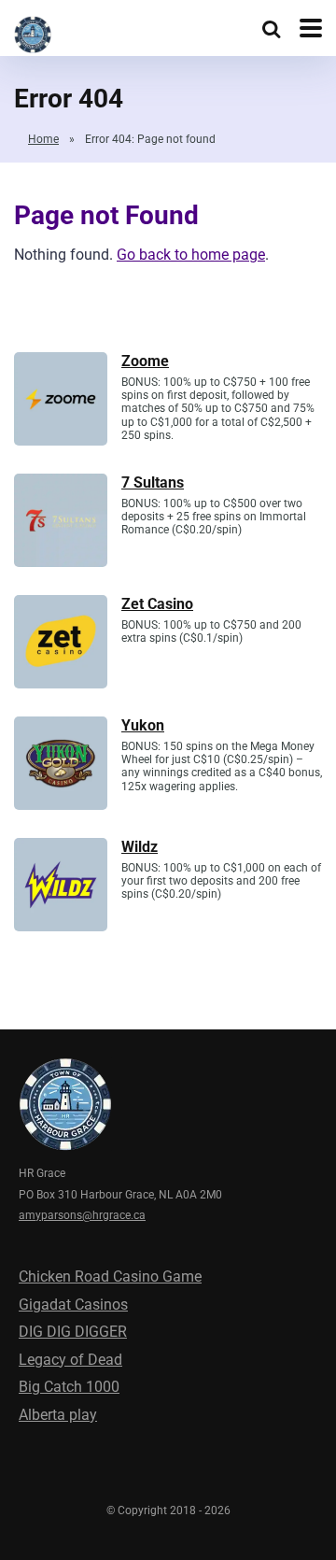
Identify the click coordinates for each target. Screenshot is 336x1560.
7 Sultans (152, 482)
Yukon (142, 725)
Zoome (145, 361)
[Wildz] (60, 926)
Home (43, 139)
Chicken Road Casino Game (110, 1276)
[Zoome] (60, 440)
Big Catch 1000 (69, 1387)
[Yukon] (60, 805)
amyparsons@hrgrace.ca (82, 1215)
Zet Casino (157, 604)
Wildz (139, 847)
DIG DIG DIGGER (73, 1331)
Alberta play (58, 1415)
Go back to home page (191, 254)
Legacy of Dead (70, 1360)
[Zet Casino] (60, 683)
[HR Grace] (32, 32)
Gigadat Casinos (73, 1304)
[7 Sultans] (60, 562)
